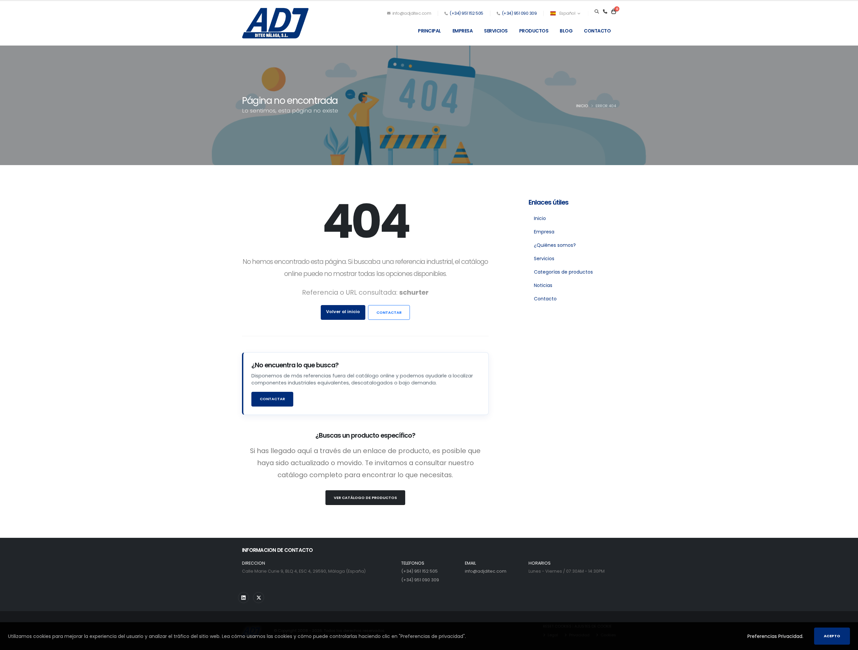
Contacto (597, 30)
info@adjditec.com (411, 13)
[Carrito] (613, 11)
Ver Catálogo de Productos (365, 497)
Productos (534, 30)
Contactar (389, 312)
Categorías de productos (563, 272)
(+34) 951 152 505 (466, 13)
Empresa (462, 30)
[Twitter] (258, 597)
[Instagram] (243, 597)
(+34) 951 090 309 (519, 13)
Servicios (496, 30)
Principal (429, 30)
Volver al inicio (343, 311)
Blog (566, 30)
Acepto (832, 636)
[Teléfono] (605, 11)
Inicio (582, 106)
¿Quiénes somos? (555, 245)
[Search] (597, 11)
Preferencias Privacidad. (775, 636)
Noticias (543, 285)
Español (567, 13)
